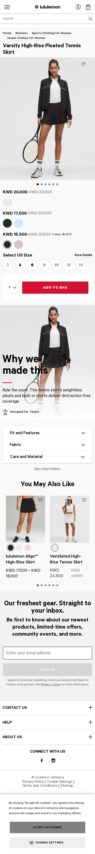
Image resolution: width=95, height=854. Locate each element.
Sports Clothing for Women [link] (51, 33)
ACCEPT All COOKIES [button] (47, 827)
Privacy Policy (33, 782)
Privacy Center (50, 684)
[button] (7, 7)
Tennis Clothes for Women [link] (26, 38)
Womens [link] (21, 33)
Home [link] (7, 33)
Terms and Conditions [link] (39, 786)
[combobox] (47, 19)
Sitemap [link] (66, 786)
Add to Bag (55, 288)
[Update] (83, 64)
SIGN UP (47, 670)
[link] (78, 7)
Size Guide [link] (83, 255)
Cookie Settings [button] (60, 782)
